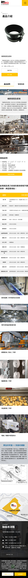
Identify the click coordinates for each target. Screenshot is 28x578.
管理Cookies (8, 574)
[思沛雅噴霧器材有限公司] (4, 3)
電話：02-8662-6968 (10, 537)
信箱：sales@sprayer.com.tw (13, 543)
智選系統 (21, 84)
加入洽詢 (9, 74)
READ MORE (11, 174)
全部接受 (20, 574)
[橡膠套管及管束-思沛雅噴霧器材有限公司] (5, 66)
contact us (9, 554)
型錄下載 (9, 70)
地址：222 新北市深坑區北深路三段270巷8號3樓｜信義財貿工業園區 (15, 546)
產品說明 (7, 84)
